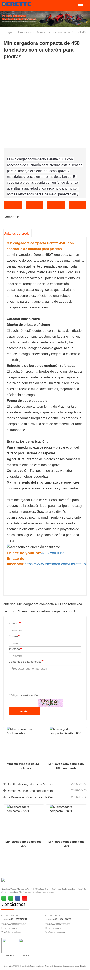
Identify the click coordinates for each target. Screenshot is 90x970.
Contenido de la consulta (25, 661)
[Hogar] (23, 4)
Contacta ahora (13, 205)
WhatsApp (77, 205)
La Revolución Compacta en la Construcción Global (32, 797)
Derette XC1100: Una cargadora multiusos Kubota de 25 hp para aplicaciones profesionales (32, 790)
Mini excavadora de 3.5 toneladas (23, 766)
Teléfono (56, 205)
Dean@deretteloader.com (11, 932)
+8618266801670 (62, 919)
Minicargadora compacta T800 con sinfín (66, 766)
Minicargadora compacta (53, 32)
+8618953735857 (18, 919)
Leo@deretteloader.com (55, 932)
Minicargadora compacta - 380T (66, 843)
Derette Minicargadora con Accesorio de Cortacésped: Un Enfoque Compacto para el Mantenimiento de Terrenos (32, 784)
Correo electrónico (34, 205)
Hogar (8, 32)
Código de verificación (23, 695)
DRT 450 (81, 32)
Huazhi (83, 966)
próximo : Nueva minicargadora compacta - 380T (39, 611)
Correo (13, 636)
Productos (25, 32)
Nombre (14, 623)
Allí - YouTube (52, 553)
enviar (24, 711)
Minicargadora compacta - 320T (23, 843)
